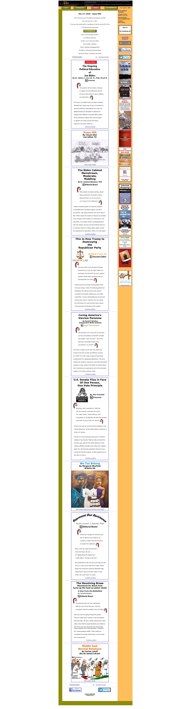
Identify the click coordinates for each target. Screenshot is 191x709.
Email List (125, 39)
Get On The (125, 37)
